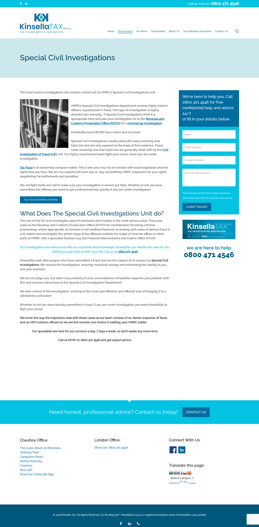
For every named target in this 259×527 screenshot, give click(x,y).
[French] (180, 473)
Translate (192, 483)
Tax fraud (26, 167)
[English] (176, 473)
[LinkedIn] (181, 449)
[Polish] (185, 473)
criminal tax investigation (145, 123)
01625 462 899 (44, 474)
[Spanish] (189, 473)
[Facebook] (173, 449)
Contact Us (196, 412)
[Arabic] (171, 473)
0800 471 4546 (128, 251)
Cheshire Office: (34, 440)
